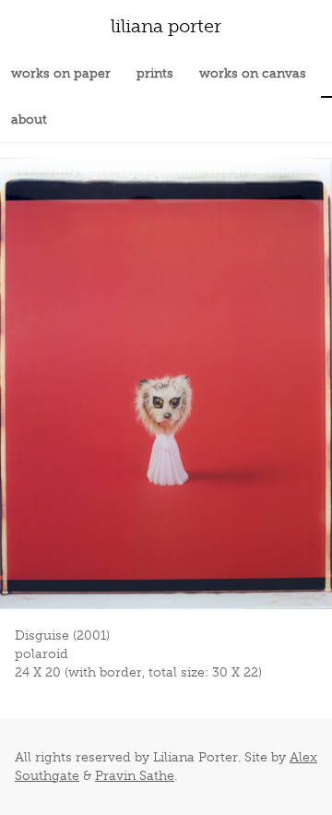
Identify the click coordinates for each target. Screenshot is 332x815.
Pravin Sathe (134, 776)
